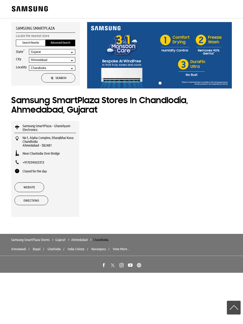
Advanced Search (60, 43)
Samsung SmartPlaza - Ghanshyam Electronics (46, 128)
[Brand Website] (139, 265)
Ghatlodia (54, 249)
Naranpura (98, 249)
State (20, 51)
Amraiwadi (18, 249)
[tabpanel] (159, 55)
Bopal (37, 249)
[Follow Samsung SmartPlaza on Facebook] (104, 265)
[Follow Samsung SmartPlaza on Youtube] (130, 265)
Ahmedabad (79, 240)
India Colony (76, 249)
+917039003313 (33, 162)
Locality (21, 67)
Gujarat (60, 240)
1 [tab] (159, 82)
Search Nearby (30, 43)
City (18, 59)
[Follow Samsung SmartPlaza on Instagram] (121, 265)
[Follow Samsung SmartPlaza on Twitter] (112, 265)
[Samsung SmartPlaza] (29, 9)
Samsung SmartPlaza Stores (30, 240)
